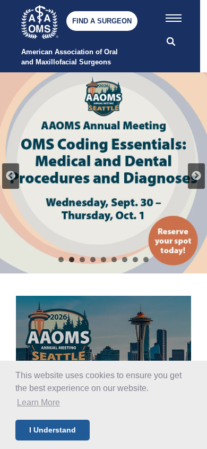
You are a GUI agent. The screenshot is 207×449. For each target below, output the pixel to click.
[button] (173, 16)
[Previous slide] (10, 176)
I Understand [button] (52, 430)
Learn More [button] (38, 402)
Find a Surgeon (102, 21)
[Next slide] (196, 176)
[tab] (61, 259)
